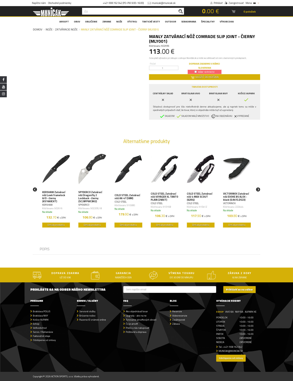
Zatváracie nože (66, 29)
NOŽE (119, 21)
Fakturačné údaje (41, 336)
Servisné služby (87, 311)
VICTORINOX (229, 203)
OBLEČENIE (91, 21)
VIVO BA (229, 311)
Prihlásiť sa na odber (239, 290)
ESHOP (219, 311)
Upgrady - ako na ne (136, 315)
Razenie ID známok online (92, 319)
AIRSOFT (64, 21)
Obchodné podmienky (59, 3)
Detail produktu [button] (56, 225)
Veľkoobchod (40, 328)
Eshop (36, 323)
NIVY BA (239, 311)
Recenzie (177, 311)
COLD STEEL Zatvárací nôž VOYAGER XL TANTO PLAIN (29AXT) (164, 196)
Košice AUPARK (41, 319)
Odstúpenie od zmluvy (44, 340)
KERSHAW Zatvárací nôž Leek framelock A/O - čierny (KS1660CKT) (53, 197)
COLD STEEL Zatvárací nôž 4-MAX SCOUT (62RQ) (199, 196)
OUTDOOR (170, 21)
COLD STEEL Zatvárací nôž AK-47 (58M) (127, 197)
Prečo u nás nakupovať (137, 328)
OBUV (77, 21)
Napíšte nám (39, 3)
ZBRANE (106, 21)
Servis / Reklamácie (43, 332)
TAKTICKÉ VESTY (151, 21)
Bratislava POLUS (41, 311)
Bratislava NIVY (40, 315)
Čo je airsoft (132, 323)
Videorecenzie (179, 315)
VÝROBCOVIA (227, 21)
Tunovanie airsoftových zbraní (141, 319)
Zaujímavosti (178, 319)
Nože (49, 29)
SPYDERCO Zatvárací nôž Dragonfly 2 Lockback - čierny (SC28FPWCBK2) (90, 197)
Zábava (176, 323)
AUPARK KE (250, 311)
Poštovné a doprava (136, 332)
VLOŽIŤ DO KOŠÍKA (207, 77)
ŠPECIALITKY (208, 21)
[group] (56, 189)
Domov (37, 29)
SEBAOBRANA (188, 21)
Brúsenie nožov (87, 315)
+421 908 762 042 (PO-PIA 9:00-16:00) (123, 3)
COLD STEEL (120, 201)
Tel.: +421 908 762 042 (230, 347)
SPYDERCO (83, 204)
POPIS (45, 249)
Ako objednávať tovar (137, 311)
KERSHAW (47, 204)
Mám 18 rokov (206, 72)
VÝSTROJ (132, 21)
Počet (153, 63)
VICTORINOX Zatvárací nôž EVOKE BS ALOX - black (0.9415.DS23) (236, 196)
